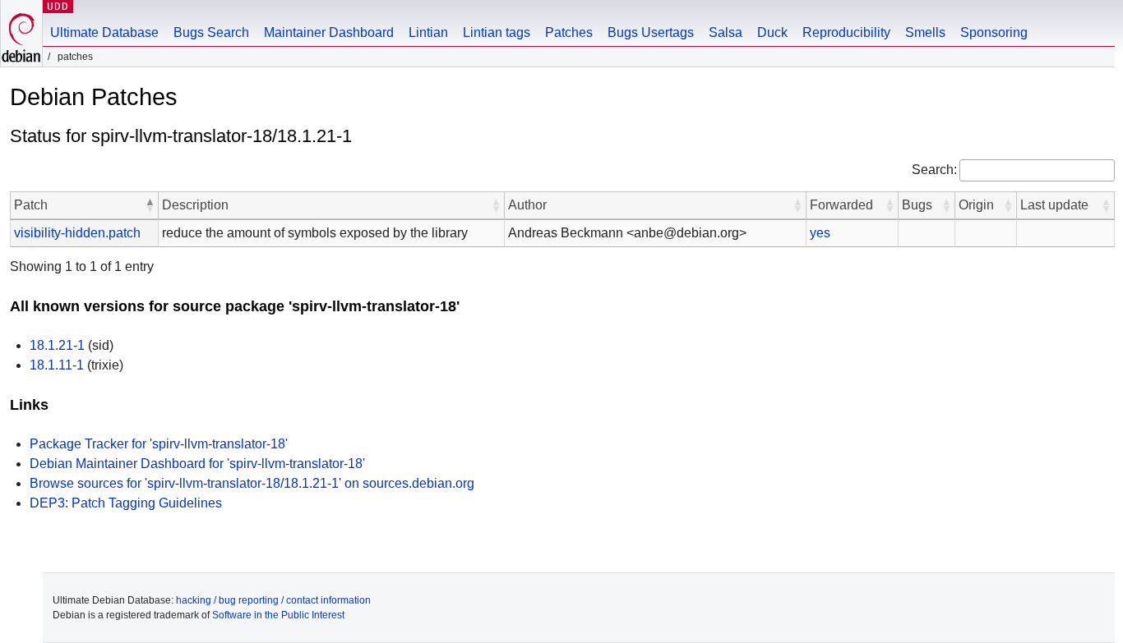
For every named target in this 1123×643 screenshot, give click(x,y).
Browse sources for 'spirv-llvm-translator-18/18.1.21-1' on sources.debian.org (252, 483)
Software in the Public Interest (278, 615)
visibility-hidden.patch (77, 233)
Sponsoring (994, 32)
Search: (934, 170)
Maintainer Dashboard (329, 32)
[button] (150, 205)
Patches (569, 32)
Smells (925, 32)
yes (820, 233)
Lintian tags (496, 32)
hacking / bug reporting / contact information (273, 600)
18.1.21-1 (57, 345)
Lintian (428, 32)
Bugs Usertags (651, 32)
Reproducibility (846, 32)
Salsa (725, 32)
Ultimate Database (104, 32)
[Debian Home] (21, 33)
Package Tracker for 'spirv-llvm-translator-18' (159, 444)
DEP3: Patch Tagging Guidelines (126, 503)
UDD (58, 6)
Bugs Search (211, 32)
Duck (772, 32)
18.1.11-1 (57, 365)
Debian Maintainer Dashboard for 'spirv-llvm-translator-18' (197, 464)
